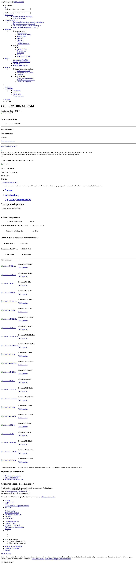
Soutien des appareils (23, 71)
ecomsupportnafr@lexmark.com (16, 492)
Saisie (19, 54)
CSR (6, 504)
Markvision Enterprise (24, 82)
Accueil (7, 99)
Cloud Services (21, 49)
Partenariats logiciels (23, 56)
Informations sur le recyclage (14, 479)
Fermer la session (18, 96)
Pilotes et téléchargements (25, 78)
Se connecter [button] (9, 89)
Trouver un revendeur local (9, 182)
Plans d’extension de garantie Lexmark (25, 27)
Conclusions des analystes (13, 514)
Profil (14, 92)
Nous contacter (9, 518)
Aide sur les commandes (12, 476)
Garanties (20, 74)
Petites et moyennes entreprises (22, 16)
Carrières (8, 516)
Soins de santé (21, 36)
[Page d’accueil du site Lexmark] (18, 2)
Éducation (20, 40)
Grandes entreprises (19, 18)
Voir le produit (22, 268)
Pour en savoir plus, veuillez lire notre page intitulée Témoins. (51, 559)
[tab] (70, 190)
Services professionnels (20, 65)
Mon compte (17, 90)
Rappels (7, 550)
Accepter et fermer (7, 562)
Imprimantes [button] (9, 15)
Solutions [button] (8, 29)
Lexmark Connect (10, 523)
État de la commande (11, 478)
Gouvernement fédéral (24, 35)
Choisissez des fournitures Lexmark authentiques (28, 22)
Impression (20, 53)
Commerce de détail (23, 44)
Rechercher (8, 9)
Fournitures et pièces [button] (11, 20)
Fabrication (20, 42)
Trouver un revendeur (12, 521)
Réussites (8, 529)
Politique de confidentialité (13, 546)
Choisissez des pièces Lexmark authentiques (27, 26)
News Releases (9, 502)
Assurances (20, 38)
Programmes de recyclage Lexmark (24, 24)
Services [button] (7, 58)
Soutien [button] (7, 67)
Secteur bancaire (22, 33)
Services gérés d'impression (21, 62)
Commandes (17, 94)
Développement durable (12, 525)
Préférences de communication (14, 527)
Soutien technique (10, 511)
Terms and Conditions (12, 548)
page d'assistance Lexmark (47, 497)
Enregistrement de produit (25, 72)
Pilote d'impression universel (26, 80)
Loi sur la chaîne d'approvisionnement (17, 506)
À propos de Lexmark (12, 513)
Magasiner (8, 87)
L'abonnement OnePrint (20, 60)
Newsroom (8, 507)
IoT (18, 47)
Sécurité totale (21, 51)
